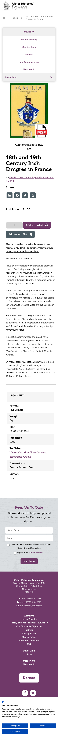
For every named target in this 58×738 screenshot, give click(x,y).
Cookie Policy (29, 637)
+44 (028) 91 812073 (31, 598)
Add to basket (34, 225)
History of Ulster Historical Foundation (29, 623)
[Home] (3, 17)
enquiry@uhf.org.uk (32, 605)
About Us (29, 616)
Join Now (29, 561)
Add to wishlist (17, 234)
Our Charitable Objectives (29, 626)
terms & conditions (36, 552)
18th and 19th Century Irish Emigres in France (39, 18)
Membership (29, 664)
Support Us (29, 661)
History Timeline (29, 619)
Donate (29, 678)
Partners (29, 630)
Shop (15, 18)
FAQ (29, 644)
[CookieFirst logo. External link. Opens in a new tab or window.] (3, 702)
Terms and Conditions (29, 640)
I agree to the (30, 552)
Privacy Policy (29, 633)
